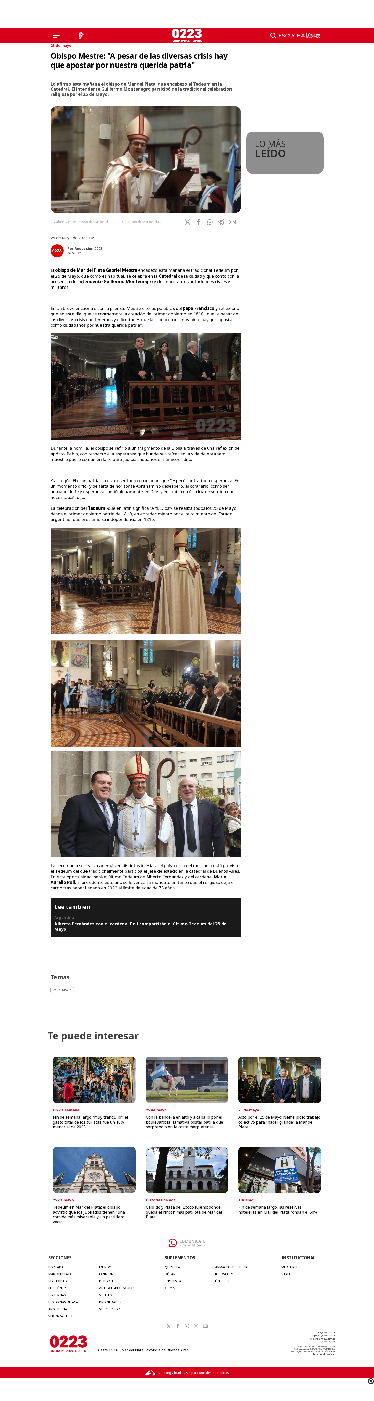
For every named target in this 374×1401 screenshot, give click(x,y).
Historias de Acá (63, 1302)
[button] (210, 222)
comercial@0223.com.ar (322, 1338)
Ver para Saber (61, 1316)
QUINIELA (172, 1267)
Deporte (106, 1281)
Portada (55, 1267)
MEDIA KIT (289, 1267)
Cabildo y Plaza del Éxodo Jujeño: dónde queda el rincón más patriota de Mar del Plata (184, 1212)
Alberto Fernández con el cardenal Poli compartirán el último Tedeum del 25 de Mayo (140, 926)
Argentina (57, 1309)
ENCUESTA (173, 1281)
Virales (105, 1295)
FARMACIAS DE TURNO (231, 1267)
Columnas (57, 1295)
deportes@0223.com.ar (323, 1335)
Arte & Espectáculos (117, 1288)
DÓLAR (170, 1274)
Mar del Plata (60, 1274)
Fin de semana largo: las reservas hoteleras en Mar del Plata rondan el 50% (278, 1209)
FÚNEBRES (221, 1281)
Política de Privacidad (324, 1354)
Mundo (105, 1267)
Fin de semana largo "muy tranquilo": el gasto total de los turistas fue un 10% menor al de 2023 (90, 1121)
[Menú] (56, 36)
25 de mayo (61, 45)
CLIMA (170, 1288)
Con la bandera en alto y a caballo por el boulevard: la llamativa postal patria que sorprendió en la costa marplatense (184, 1121)
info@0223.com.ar (326, 1332)
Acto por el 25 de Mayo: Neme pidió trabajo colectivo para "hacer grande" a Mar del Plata (279, 1121)
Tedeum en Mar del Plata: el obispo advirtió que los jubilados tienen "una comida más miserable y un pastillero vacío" (89, 1214)
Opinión (106, 1274)
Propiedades (110, 1302)
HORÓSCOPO (224, 1274)
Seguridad (57, 1281)
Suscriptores (111, 1309)
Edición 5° (57, 1288)
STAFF (286, 1274)
